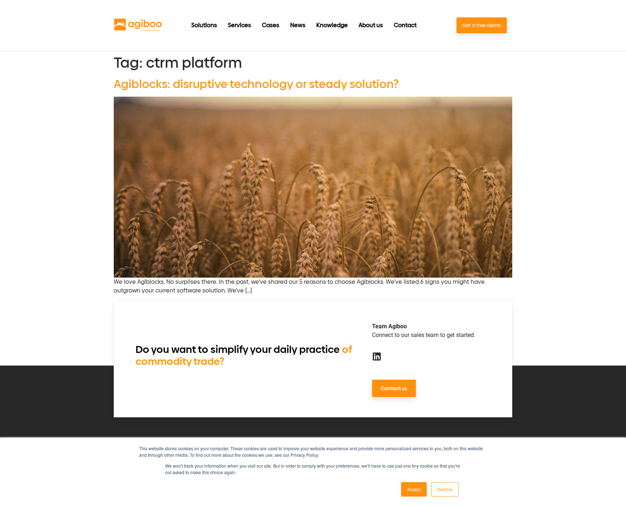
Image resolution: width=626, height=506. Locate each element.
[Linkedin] (376, 356)
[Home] (138, 25)
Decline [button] (444, 489)
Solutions (204, 25)
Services (239, 25)
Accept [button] (414, 489)
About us (371, 25)
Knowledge (332, 25)
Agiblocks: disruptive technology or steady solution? (256, 84)
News (297, 25)
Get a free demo (481, 25)
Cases (270, 25)
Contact (405, 25)
